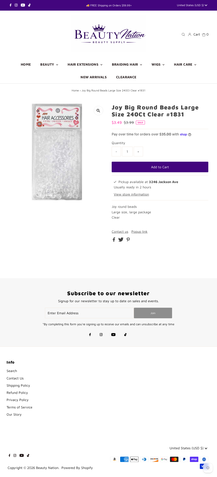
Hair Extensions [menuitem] (83, 64)
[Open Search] (183, 34)
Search (12, 371)
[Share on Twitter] (121, 240)
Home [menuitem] (26, 64)
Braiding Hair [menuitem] (125, 64)
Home (75, 90)
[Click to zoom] (98, 110)
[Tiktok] (29, 5)
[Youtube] (23, 5)
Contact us (120, 231)
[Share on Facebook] (114, 240)
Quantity (118, 143)
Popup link (139, 231)
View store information (131, 194)
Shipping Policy (18, 385)
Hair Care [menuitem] (183, 64)
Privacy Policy (18, 400)
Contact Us (15, 378)
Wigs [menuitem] (156, 64)
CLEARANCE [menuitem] (126, 77)
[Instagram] (16, 5)
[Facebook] (11, 5)
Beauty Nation (47, 468)
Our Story (14, 414)
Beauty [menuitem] (47, 64)
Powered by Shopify (77, 468)
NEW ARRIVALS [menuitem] (94, 77)
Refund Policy (17, 392)
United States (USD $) (191, 5)
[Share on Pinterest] (128, 240)
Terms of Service (19, 407)
